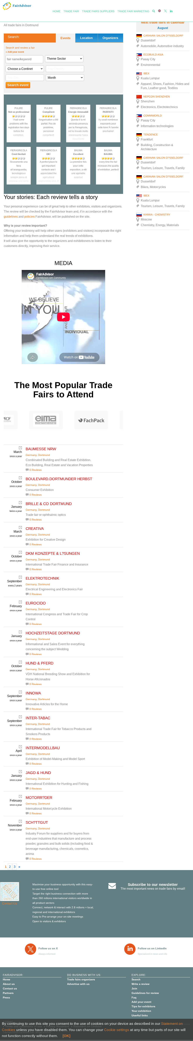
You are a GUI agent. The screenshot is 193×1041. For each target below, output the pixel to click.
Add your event (141, 1001)
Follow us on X (48, 948)
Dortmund (44, 454)
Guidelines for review (145, 993)
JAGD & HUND (38, 773)
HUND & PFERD (39, 663)
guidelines (11, 216)
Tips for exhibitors (143, 1006)
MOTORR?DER (39, 798)
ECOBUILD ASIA (153, 54)
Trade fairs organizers (81, 979)
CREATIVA (35, 529)
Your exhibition (141, 1010)
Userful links (140, 1015)
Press (6, 997)
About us (9, 983)
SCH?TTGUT (37, 822)
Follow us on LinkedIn (152, 948)
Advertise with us (78, 983)
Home (57, 11)
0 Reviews (35, 469)
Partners (8, 993)
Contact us (10, 988)
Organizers (110, 38)
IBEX (146, 73)
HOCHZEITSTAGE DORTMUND (53, 633)
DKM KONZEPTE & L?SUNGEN (53, 553)
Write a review (140, 983)
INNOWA (33, 693)
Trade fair (71, 11)
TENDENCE (150, 134)
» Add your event (15, 52)
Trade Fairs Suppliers (98, 11)
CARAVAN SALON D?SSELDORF (163, 35)
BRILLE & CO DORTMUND (49, 504)
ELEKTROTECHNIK (42, 578)
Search (136, 979)
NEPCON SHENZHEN (156, 96)
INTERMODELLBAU (43, 748)
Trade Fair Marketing (133, 11)
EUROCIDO (36, 603)
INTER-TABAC (38, 718)
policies (29, 216)
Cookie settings (116, 1030)
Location (86, 38)
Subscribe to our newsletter (153, 884)
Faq (134, 997)
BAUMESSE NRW (41, 449)
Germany (31, 454)
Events (65, 38)
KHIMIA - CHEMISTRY (156, 214)
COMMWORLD (152, 115)
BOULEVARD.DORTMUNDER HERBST (59, 479)
